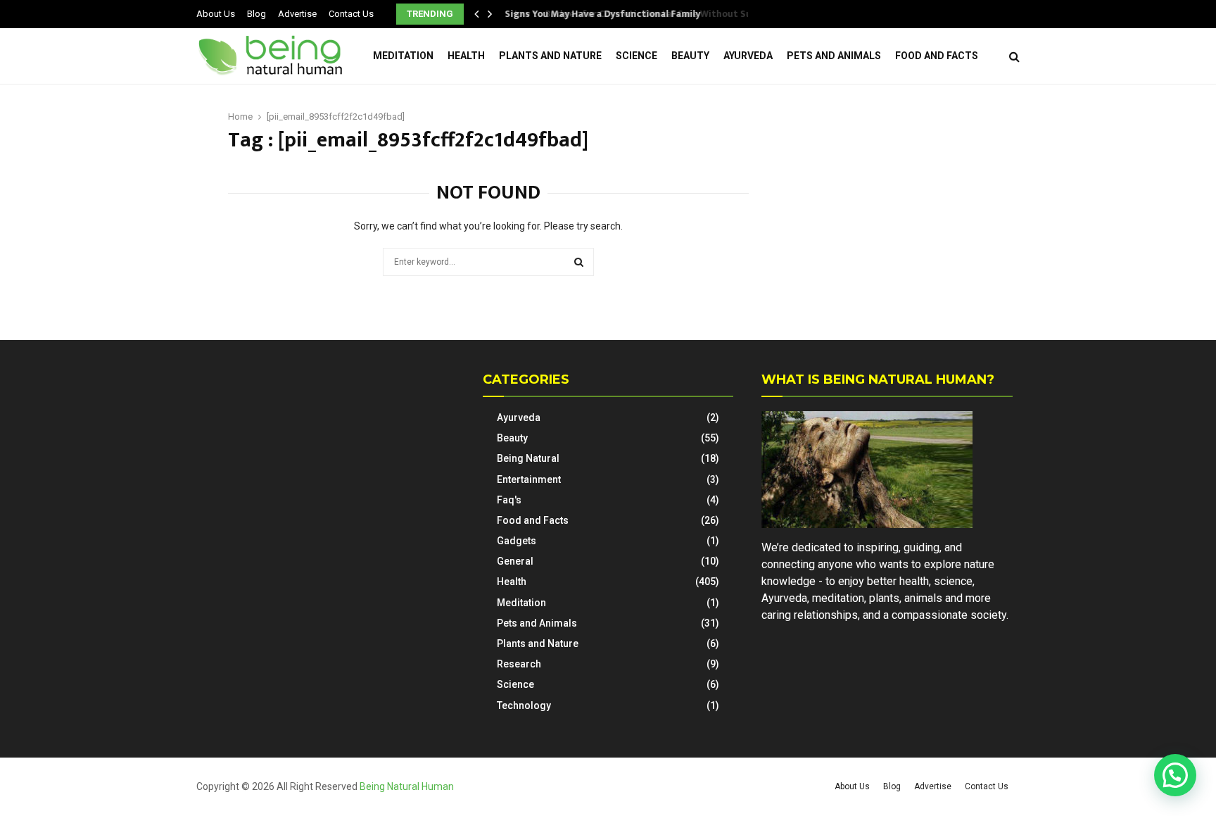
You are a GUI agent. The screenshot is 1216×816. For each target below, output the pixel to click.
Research (519, 664)
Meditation (403, 55)
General (515, 561)
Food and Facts (936, 55)
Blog (256, 13)
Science (636, 55)
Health (466, 55)
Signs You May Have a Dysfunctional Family (611, 14)
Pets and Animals (834, 55)
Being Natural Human (407, 786)
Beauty (690, 55)
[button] (1175, 775)
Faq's (509, 500)
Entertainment (529, 479)
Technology (524, 705)
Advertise (297, 13)
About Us (215, 13)
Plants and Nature (550, 55)
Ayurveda (748, 55)
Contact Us (351, 13)
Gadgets (516, 540)
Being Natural (528, 458)
